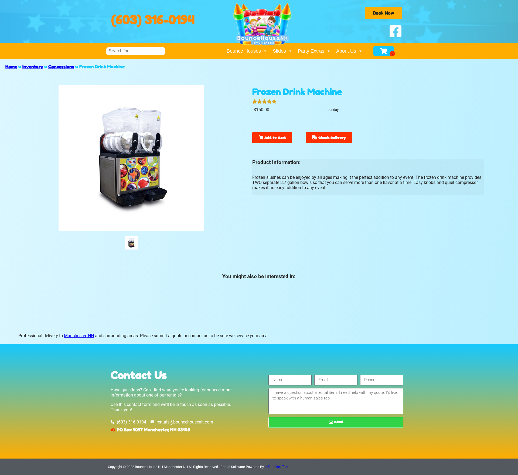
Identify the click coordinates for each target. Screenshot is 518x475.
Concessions (61, 66)
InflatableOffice (276, 467)
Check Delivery (331, 138)
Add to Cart (274, 138)
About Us (346, 51)
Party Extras (311, 51)
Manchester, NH (79, 335)
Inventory (32, 66)
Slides (279, 51)
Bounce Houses (244, 51)
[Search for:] (135, 51)
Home (11, 66)
